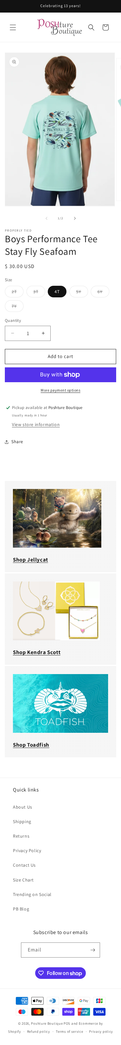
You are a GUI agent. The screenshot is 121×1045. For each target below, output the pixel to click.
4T (57, 291)
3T (39, 292)
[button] (13, 27)
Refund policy (38, 1031)
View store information (36, 424)
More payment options (60, 390)
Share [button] (17, 441)
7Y (18, 307)
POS (67, 1023)
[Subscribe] (93, 950)
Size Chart (23, 880)
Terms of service (69, 1031)
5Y (82, 292)
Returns (21, 836)
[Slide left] (46, 218)
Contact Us (24, 865)
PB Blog (21, 909)
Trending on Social (32, 894)
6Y (103, 292)
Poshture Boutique (47, 1023)
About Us (22, 807)
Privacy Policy (27, 850)
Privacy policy (101, 1031)
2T (18, 292)
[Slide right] (75, 218)
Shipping (22, 821)
